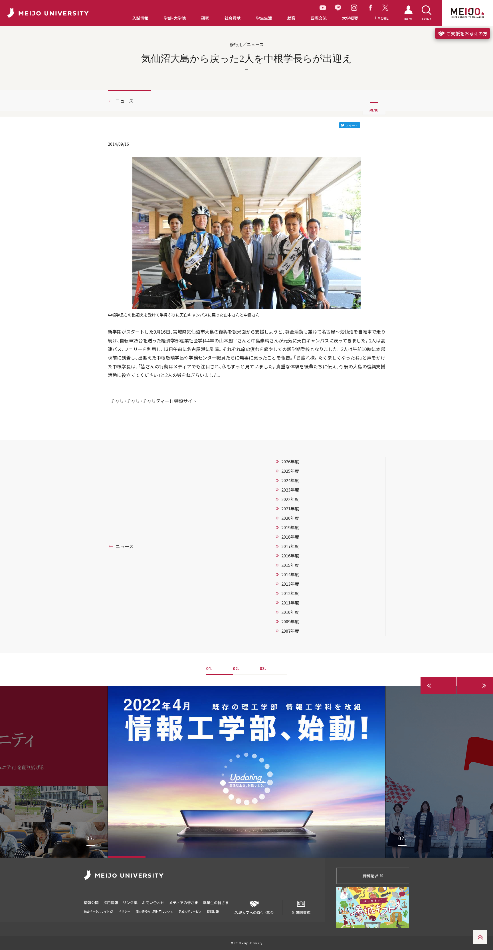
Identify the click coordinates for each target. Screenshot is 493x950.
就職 (291, 18)
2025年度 (290, 471)
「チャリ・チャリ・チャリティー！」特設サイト (152, 400)
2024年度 (290, 480)
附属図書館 (301, 912)
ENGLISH (213, 911)
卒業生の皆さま (216, 902)
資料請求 (370, 875)
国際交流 (319, 18)
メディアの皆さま (183, 902)
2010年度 (290, 612)
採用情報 (110, 902)
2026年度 (290, 461)
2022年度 (290, 499)
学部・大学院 (175, 18)
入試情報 (140, 18)
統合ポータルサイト (97, 911)
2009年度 (290, 621)
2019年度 (290, 527)
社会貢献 (233, 18)
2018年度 (290, 537)
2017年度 (290, 546)
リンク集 (130, 902)
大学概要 (350, 18)
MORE (383, 18)
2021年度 (290, 509)
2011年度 (290, 603)
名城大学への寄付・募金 (254, 912)
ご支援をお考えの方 (466, 33)
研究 (205, 18)
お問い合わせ (153, 902)
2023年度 (290, 490)
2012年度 (290, 593)
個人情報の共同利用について (154, 911)
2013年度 (290, 584)
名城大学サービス (190, 911)
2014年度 (290, 574)
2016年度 (290, 556)
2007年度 (290, 631)
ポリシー (124, 911)
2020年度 (290, 518)
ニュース (125, 100)
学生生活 (264, 18)
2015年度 (290, 565)
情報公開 (91, 902)
